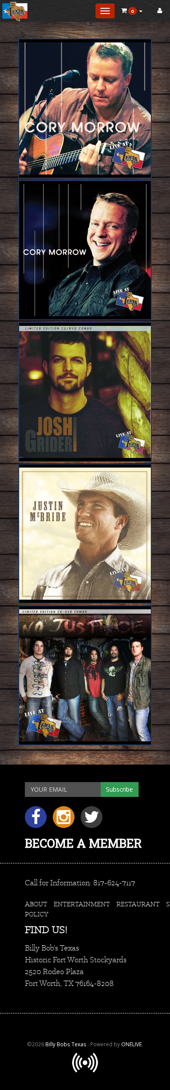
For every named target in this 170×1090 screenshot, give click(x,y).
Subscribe (119, 789)
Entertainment (82, 904)
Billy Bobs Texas (66, 1044)
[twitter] (94, 820)
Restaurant (138, 904)
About (36, 904)
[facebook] (39, 820)
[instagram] (67, 820)
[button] (132, 11)
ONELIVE (131, 1044)
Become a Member (83, 843)
